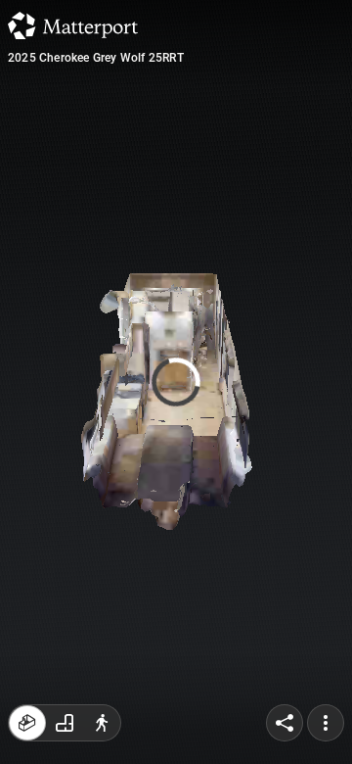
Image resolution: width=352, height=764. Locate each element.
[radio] (27, 722)
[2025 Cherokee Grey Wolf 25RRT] (176, 382)
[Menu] (325, 722)
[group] (64, 722)
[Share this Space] (284, 722)
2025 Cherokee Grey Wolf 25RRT (96, 58)
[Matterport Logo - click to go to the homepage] (73, 25)
